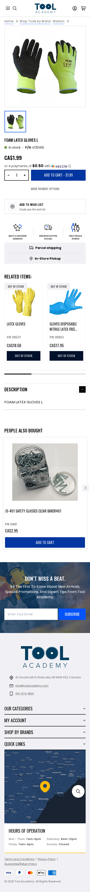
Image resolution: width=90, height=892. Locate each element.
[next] (85, 488)
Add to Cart (58, 175)
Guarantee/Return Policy (20, 864)
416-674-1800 (24, 693)
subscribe (72, 614)
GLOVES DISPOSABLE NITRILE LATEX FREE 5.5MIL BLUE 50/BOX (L (65, 329)
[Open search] (14, 8)
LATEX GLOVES (16, 324)
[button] (37, 166)
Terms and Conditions (19, 859)
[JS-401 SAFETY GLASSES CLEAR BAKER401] (45, 493)
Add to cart (45, 542)
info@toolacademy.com (31, 685)
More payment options (45, 188)
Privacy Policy (47, 859)
